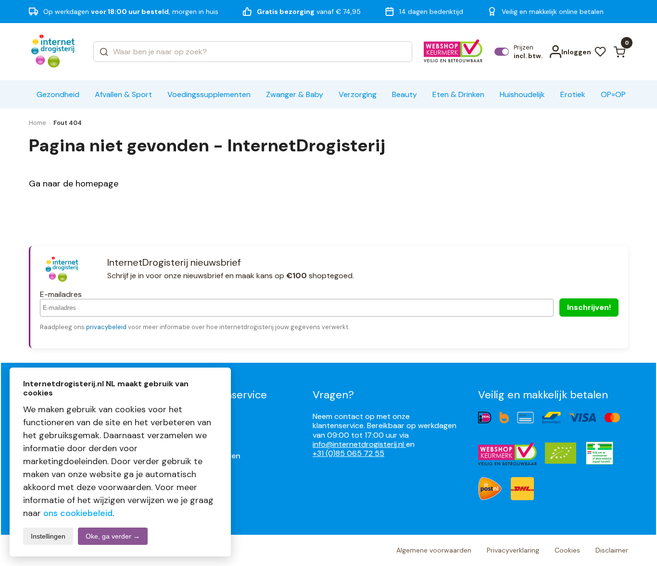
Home (37, 123)
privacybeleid (106, 327)
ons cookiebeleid (78, 513)
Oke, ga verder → (113, 536)
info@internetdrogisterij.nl (359, 444)
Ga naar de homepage (73, 183)
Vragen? (333, 395)
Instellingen (48, 536)
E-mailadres (61, 294)
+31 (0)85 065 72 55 (348, 453)
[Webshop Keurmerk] (453, 51)
